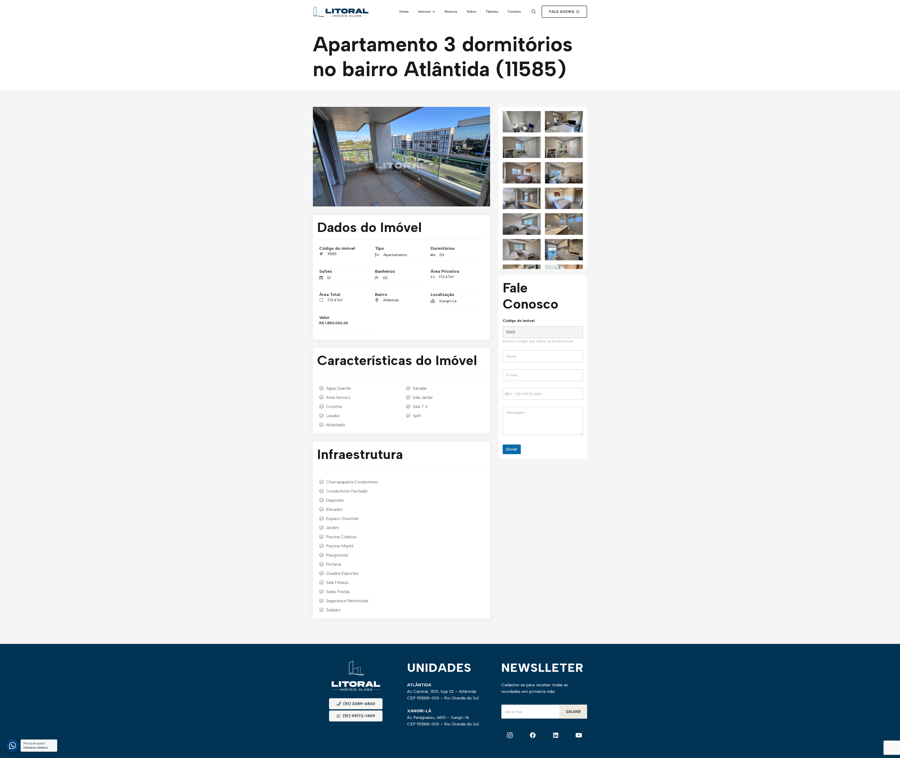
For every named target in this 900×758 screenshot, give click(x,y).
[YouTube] (578, 735)
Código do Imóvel (519, 320)
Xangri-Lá (448, 301)
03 (441, 255)
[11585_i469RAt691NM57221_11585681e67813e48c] (401, 156)
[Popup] (534, 12)
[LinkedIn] (555, 735)
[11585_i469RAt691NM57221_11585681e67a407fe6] (522, 224)
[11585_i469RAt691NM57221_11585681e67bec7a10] (522, 121)
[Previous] (320, 156)
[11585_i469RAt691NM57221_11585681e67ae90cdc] (564, 172)
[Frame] (340, 12)
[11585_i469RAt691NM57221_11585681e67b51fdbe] (564, 147)
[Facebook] (532, 735)
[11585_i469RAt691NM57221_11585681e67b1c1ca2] (522, 172)
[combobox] (508, 394)
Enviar (511, 449)
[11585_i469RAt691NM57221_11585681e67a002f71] (564, 224)
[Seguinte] (482, 156)
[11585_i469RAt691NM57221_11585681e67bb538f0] (564, 121)
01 (329, 278)
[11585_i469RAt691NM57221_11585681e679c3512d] (522, 249)
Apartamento (395, 255)
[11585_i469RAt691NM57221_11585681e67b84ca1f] (522, 147)
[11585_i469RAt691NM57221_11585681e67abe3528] (522, 198)
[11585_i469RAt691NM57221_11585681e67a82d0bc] (564, 198)
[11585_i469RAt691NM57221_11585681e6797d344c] (564, 249)
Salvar (573, 711)
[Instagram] (509, 735)
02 (385, 278)
